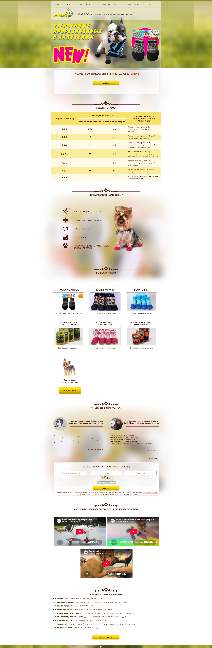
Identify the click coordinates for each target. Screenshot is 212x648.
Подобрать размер (62, 5)
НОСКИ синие (141, 290)
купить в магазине (109, 5)
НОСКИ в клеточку (105, 290)
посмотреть (69, 390)
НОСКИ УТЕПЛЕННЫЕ (69, 290)
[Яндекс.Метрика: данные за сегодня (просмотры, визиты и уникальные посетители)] (106, 647)
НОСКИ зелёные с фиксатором (69, 323)
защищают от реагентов (87, 212)
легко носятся (82, 229)
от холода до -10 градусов (88, 220)
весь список (106, 637)
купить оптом (133, 5)
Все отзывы (153, 458)
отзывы (151, 5)
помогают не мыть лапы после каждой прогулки (91, 247)
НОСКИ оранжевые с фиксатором (141, 323)
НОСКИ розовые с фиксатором (105, 323)
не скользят (81, 237)
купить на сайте (86, 5)
